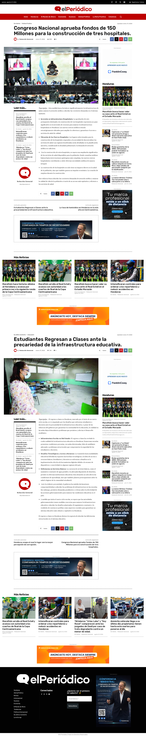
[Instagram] (116, 2)
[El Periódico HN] (73, 9)
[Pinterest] (121, 39)
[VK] (126, 39)
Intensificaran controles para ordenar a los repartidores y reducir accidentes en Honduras (24, 136)
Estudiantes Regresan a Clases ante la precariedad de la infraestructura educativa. (33, 208)
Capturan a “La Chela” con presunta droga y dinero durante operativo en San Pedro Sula (122, 135)
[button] (121, 17)
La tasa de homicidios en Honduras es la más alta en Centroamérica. (78, 208)
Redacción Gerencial (26, 39)
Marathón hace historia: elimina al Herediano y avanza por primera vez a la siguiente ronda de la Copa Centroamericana (18, 288)
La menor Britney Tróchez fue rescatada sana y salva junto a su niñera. (122, 179)
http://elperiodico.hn (24, 184)
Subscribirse (73, 706)
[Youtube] (124, 2)
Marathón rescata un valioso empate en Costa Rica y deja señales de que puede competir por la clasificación (121, 166)
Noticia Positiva (27, 23)
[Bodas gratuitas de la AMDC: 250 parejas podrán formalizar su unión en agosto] (106, 148)
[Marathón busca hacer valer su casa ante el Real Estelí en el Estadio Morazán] (117, 96)
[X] (120, 2)
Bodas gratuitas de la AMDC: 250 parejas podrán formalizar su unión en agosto (120, 150)
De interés (17, 23)
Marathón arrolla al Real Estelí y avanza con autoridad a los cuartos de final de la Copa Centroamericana (25, 121)
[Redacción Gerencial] (15, 39)
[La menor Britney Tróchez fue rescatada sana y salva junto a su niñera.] (106, 179)
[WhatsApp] (130, 39)
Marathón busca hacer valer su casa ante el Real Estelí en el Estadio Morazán (116, 113)
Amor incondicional (21, 113)
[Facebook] (112, 2)
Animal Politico (116, 144)
